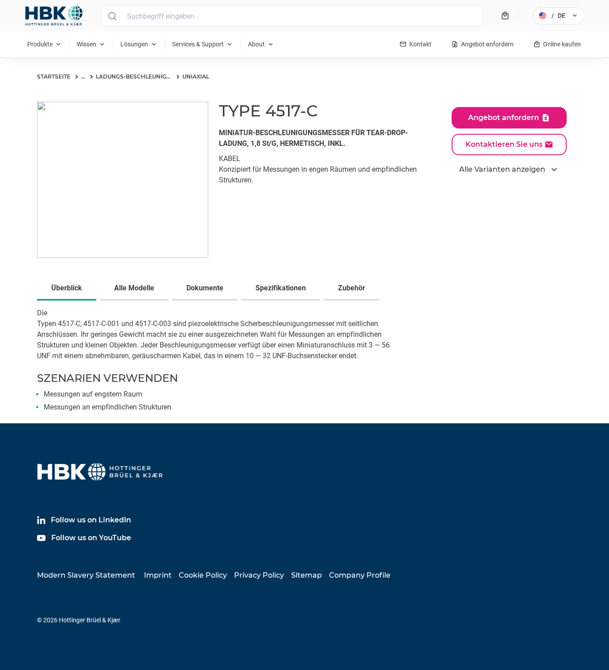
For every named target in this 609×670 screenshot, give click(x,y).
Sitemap (306, 575)
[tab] (68, 289)
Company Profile (360, 575)
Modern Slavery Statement (86, 575)
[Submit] (112, 16)
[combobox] (292, 16)
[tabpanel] (304, 365)
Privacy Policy (259, 575)
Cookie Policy (203, 575)
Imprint (158, 575)
